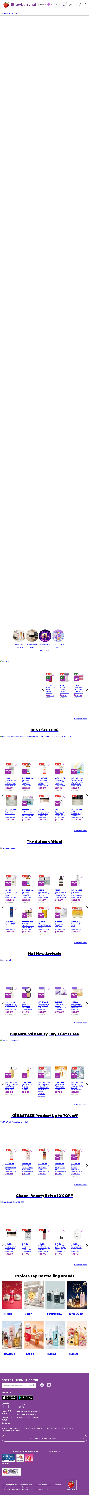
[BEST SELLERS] (44, 747)
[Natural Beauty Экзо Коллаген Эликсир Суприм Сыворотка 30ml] (28, 1080)
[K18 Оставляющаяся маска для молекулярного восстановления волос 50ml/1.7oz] (61, 808)
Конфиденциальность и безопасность (17, 1485)
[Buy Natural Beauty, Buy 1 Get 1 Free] (44, 1051)
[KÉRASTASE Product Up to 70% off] (44, 1132)
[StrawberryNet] (20, 4)
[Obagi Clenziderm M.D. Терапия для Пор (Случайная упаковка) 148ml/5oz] (11, 776)
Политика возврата (33, 1428)
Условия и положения (43, 1485)
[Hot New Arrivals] (44, 971)
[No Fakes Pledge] (29, 1460)
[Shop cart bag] (85, 4)
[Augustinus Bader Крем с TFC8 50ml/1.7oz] (11, 920)
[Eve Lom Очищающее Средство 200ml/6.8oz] (61, 920)
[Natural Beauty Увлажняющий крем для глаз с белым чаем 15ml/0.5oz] (77, 776)
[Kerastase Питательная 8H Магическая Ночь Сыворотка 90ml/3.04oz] (44, 1162)
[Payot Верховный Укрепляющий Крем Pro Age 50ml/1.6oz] (64, 684)
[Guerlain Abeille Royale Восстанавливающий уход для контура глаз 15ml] (77, 1000)
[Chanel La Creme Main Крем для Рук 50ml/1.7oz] (77, 1242)
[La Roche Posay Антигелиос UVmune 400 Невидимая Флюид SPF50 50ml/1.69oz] (61, 776)
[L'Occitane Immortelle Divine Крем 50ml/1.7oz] (77, 920)
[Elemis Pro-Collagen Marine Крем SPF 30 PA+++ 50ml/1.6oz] (44, 888)
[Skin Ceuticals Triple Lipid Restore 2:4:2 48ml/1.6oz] (11, 808)
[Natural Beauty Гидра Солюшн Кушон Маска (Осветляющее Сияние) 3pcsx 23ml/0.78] (44, 1080)
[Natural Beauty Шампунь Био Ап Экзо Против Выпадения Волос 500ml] (11, 1080)
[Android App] (26, 1399)
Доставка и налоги (11, 1428)
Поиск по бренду (10, 13)
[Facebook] (83, 1473)
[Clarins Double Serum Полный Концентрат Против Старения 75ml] (50, 684)
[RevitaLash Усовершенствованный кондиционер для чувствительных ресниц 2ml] (44, 1000)
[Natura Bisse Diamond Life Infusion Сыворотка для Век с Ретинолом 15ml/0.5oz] (77, 888)
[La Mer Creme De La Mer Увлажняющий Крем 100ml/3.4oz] (11, 888)
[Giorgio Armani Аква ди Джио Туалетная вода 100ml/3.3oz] (11, 1000)
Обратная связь (12, 1430)
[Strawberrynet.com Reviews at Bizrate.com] (8, 1461)
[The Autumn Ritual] (44, 859)
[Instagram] (83, 1481)
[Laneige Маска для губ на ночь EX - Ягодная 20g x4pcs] (79, 684)
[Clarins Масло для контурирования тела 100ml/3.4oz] (44, 920)
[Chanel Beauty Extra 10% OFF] (44, 1213)
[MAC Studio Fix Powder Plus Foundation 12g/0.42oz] (28, 1000)
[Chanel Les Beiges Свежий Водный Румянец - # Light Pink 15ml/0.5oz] (44, 1242)
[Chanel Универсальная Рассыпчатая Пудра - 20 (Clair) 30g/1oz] (44, 808)
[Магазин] (47, 6)
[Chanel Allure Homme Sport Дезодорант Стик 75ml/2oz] (28, 1242)
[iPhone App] (10, 1399)
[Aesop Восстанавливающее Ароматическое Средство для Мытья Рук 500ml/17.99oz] (61, 888)
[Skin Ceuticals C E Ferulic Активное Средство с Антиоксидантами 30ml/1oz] (28, 776)
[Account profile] (80, 4)
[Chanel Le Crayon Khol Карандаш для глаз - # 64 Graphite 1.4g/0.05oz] (61, 1242)
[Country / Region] (70, 4)
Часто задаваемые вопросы (59, 1428)
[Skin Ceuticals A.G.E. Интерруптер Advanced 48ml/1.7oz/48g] (77, 808)
